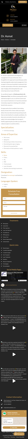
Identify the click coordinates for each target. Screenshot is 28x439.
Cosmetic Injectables (7, 250)
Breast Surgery (6, 248)
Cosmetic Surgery (7, 252)
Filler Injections (6, 228)
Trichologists (5, 263)
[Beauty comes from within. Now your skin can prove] (14, 328)
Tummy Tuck (5, 237)
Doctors (7, 39)
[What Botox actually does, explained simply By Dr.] (14, 354)
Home (2, 39)
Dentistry (5, 259)
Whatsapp (22, 1)
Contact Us (19, 432)
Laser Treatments (6, 257)
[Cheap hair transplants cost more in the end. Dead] (14, 301)
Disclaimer (13, 437)
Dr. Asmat (13, 39)
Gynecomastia (6, 241)
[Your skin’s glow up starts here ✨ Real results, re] (14, 381)
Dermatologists (6, 266)
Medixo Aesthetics (10, 2)
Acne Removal (6, 232)
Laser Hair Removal (7, 230)
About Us (8, 432)
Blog (16, 432)
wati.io (15, 429)
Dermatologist (11, 175)
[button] (14, 427)
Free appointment (8, 25)
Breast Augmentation (7, 239)
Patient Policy (19, 437)
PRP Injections (6, 234)
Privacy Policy (7, 437)
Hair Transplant (6, 254)
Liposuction (5, 225)
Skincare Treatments (7, 261)
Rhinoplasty (5, 223)
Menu (25, 25)
